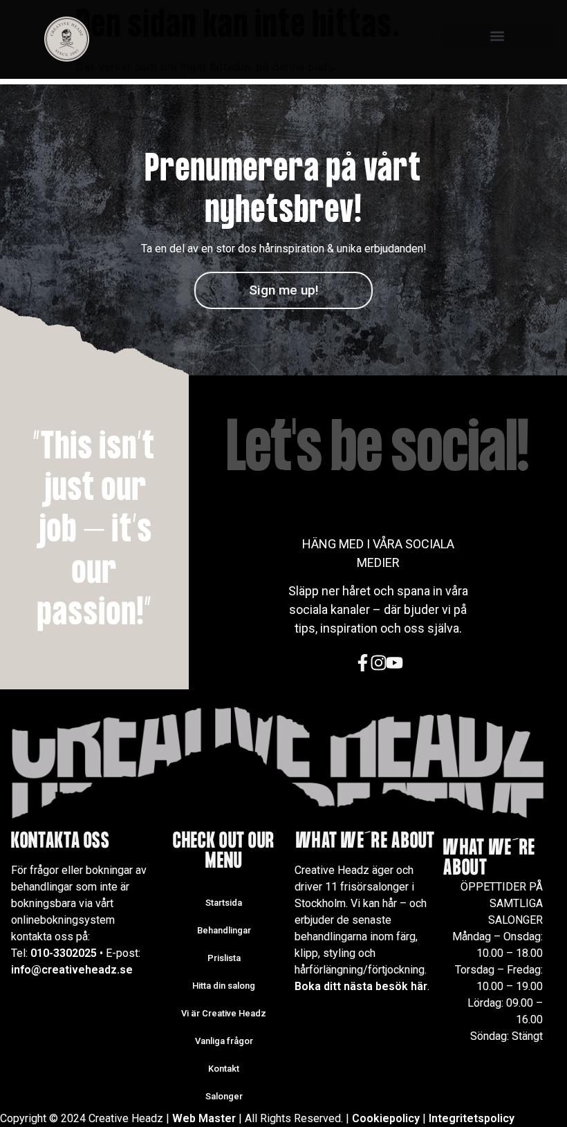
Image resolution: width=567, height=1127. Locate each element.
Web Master (204, 1118)
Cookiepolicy (386, 1118)
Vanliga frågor (224, 1041)
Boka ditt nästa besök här (361, 986)
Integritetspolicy (471, 1118)
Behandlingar (224, 930)
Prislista (224, 958)
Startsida (223, 902)
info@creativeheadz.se (72, 969)
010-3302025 (63, 953)
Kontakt (223, 1068)
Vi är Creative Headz (223, 1013)
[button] (496, 35)
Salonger (224, 1096)
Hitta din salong (223, 985)
